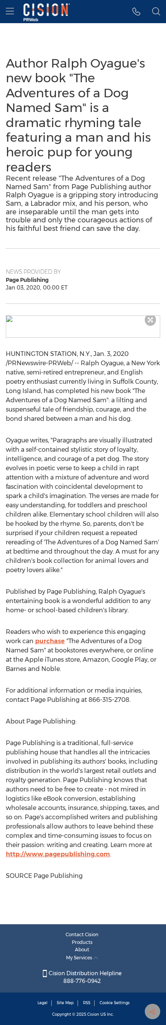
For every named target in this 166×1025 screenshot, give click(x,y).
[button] (83, 319)
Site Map (65, 1002)
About (82, 949)
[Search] (156, 11)
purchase (50, 641)
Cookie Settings (115, 1002)
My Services (79, 958)
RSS (86, 1002)
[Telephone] (136, 11)
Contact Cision (82, 934)
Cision (93, 1014)
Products (82, 942)
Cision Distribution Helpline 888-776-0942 (84, 977)
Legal (42, 1002)
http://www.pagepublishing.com (58, 854)
